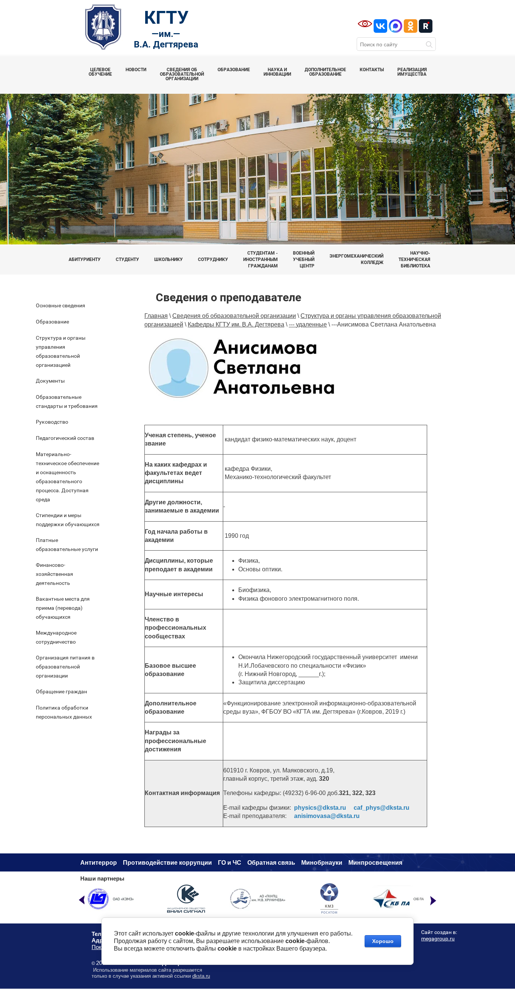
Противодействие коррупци (165, 862)
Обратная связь (271, 862)
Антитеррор (98, 862)
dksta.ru (201, 976)
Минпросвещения (375, 862)
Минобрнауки (321, 862)
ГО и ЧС (229, 862)
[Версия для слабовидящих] (365, 23)
